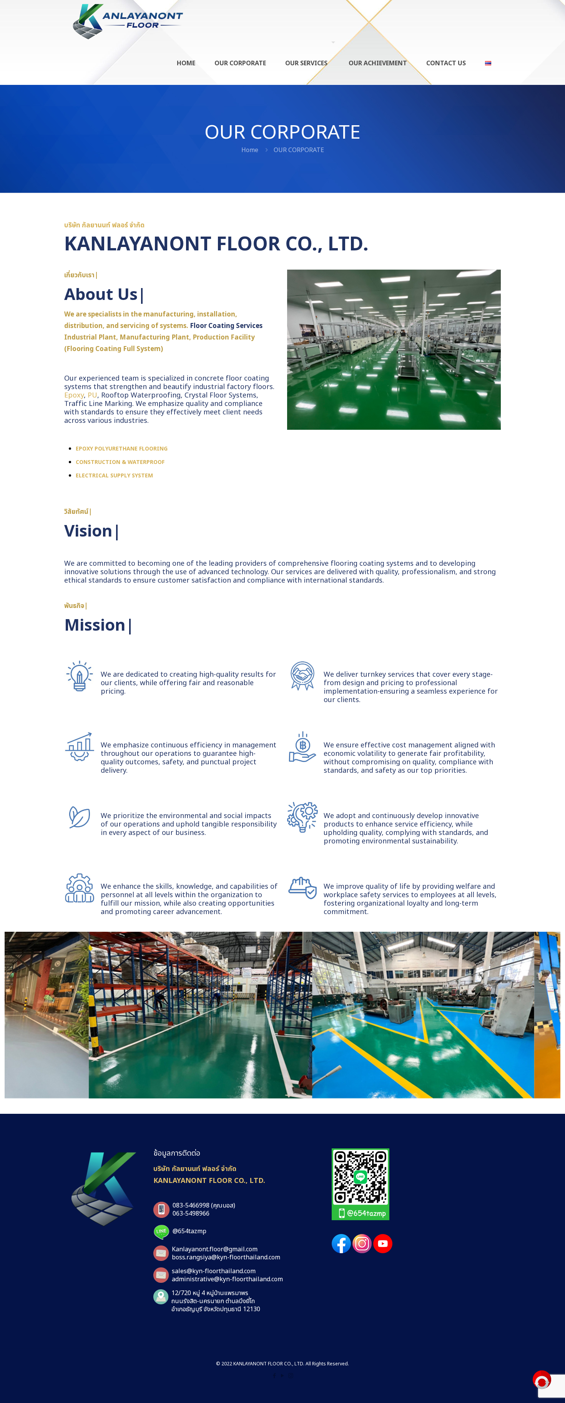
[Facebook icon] (275, 1376)
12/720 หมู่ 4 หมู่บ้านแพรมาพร (209, 1293)
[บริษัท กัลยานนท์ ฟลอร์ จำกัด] (128, 21)
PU (92, 395)
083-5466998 (191, 1205)
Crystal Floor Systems (220, 395)
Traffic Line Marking (98, 404)
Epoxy (74, 395)
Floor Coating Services (226, 326)
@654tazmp (189, 1231)
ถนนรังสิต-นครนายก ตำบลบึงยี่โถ (213, 1301)
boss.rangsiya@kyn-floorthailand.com (226, 1257)
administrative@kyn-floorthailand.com (227, 1279)
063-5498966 (191, 1213)
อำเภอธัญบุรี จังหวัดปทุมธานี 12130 (215, 1309)
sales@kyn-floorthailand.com (214, 1271)
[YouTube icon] (283, 1376)
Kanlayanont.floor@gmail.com (215, 1249)
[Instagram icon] (291, 1376)
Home (249, 150)
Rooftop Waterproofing (141, 395)
